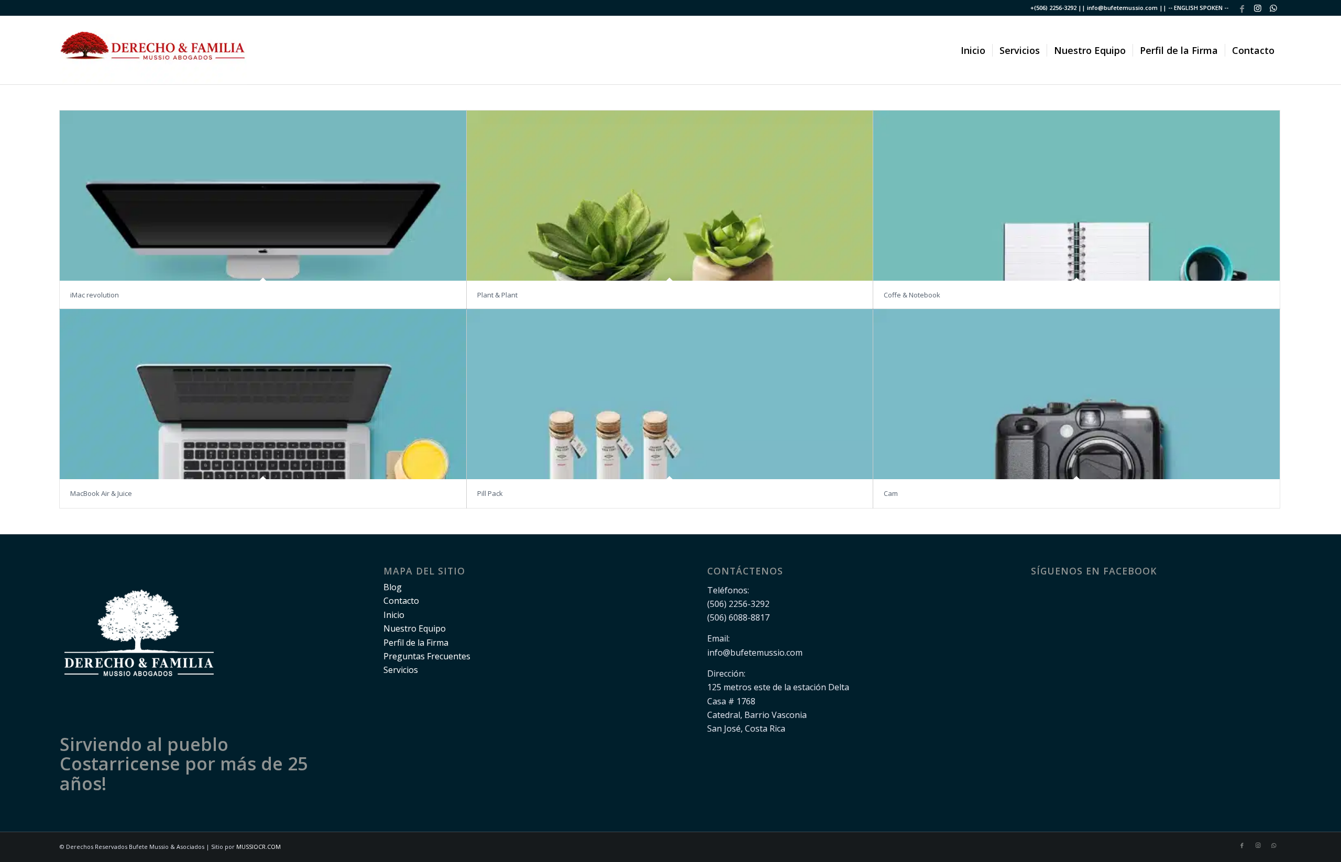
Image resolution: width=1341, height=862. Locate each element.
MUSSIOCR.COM (258, 846)
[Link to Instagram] (1257, 8)
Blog (392, 587)
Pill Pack (490, 493)
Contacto (401, 600)
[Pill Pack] (670, 394)
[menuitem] (973, 50)
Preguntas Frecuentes (426, 656)
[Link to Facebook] (1241, 8)
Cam (891, 493)
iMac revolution (94, 295)
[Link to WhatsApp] (1273, 8)
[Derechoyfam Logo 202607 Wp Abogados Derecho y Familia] (153, 50)
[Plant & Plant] (670, 195)
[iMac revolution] (263, 195)
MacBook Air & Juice (101, 493)
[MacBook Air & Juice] (263, 394)
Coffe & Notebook (912, 295)
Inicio (393, 615)
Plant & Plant (497, 295)
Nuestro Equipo (414, 628)
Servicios (400, 670)
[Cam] (1076, 394)
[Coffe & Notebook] (1076, 195)
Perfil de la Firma (415, 642)
